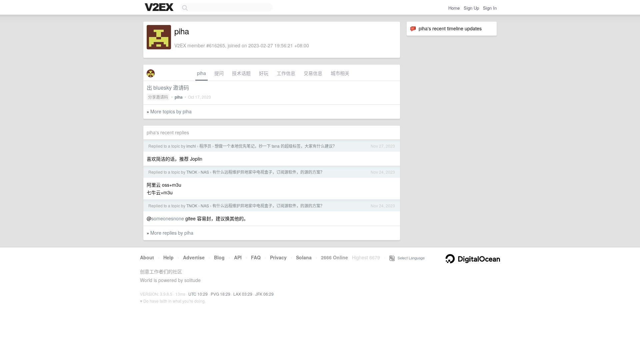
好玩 (263, 73)
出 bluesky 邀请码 (168, 87)
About (147, 257)
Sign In (490, 8)
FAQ (256, 257)
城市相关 (340, 73)
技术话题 (241, 73)
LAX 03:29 (242, 294)
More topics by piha (171, 111)
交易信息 (313, 73)
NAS (205, 172)
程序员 (205, 146)
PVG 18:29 (220, 294)
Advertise (194, 257)
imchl (191, 146)
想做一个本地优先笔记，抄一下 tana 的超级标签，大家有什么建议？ (276, 146)
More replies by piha (171, 232)
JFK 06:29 (264, 294)
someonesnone (167, 218)
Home (454, 8)
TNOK (191, 172)
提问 (219, 73)
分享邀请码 (158, 97)
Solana (304, 257)
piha (201, 73)
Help (168, 257)
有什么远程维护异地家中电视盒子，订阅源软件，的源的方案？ (268, 172)
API (238, 257)
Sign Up (471, 8)
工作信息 (286, 73)
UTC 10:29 (198, 294)
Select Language (410, 257)
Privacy (278, 257)
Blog (219, 257)
